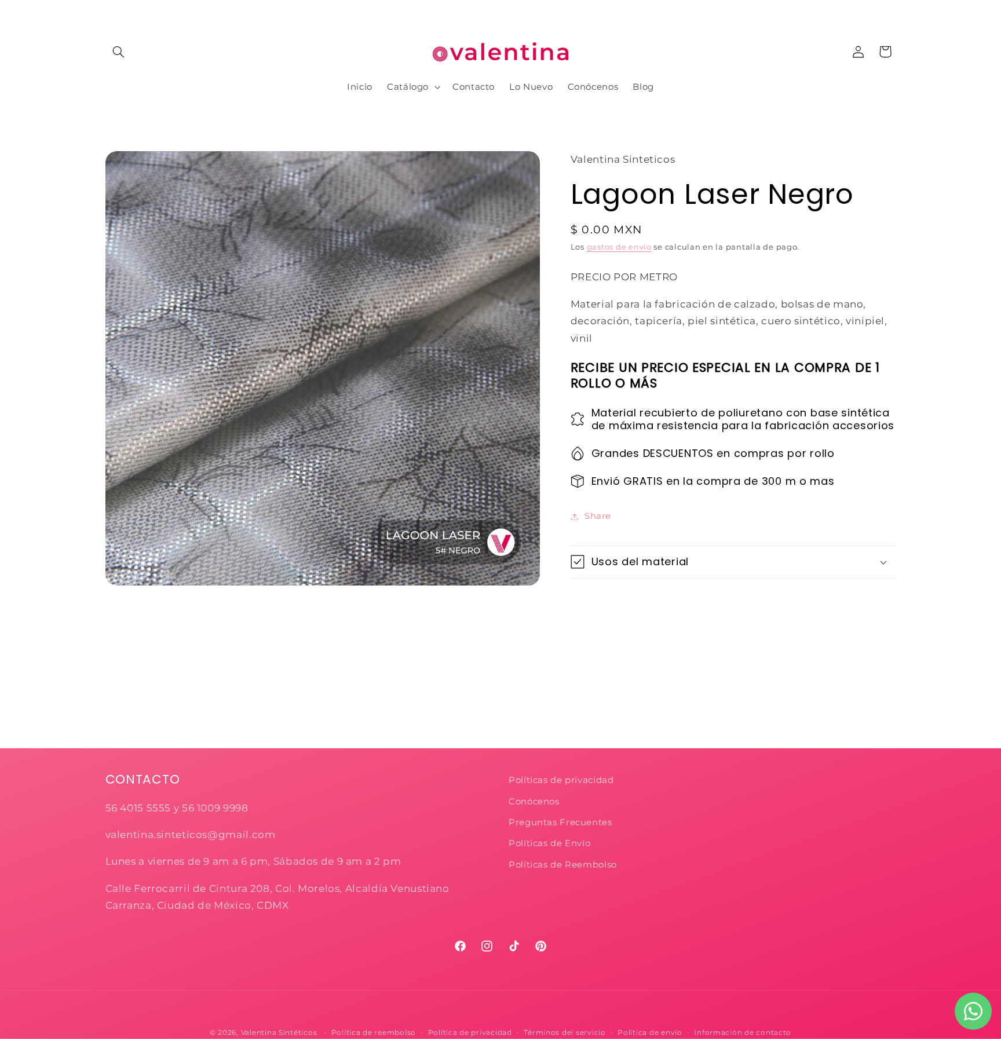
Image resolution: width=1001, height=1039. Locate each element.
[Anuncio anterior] (109, 11)
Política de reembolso (373, 1033)
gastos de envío (619, 246)
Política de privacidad (470, 1033)
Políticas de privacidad (562, 780)
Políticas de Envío (549, 843)
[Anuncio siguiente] (892, 11)
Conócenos (534, 801)
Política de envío (650, 1033)
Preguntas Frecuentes (560, 822)
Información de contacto (742, 1033)
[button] (118, 51)
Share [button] (597, 516)
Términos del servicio (564, 1033)
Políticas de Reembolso (563, 864)
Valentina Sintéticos (279, 1033)
